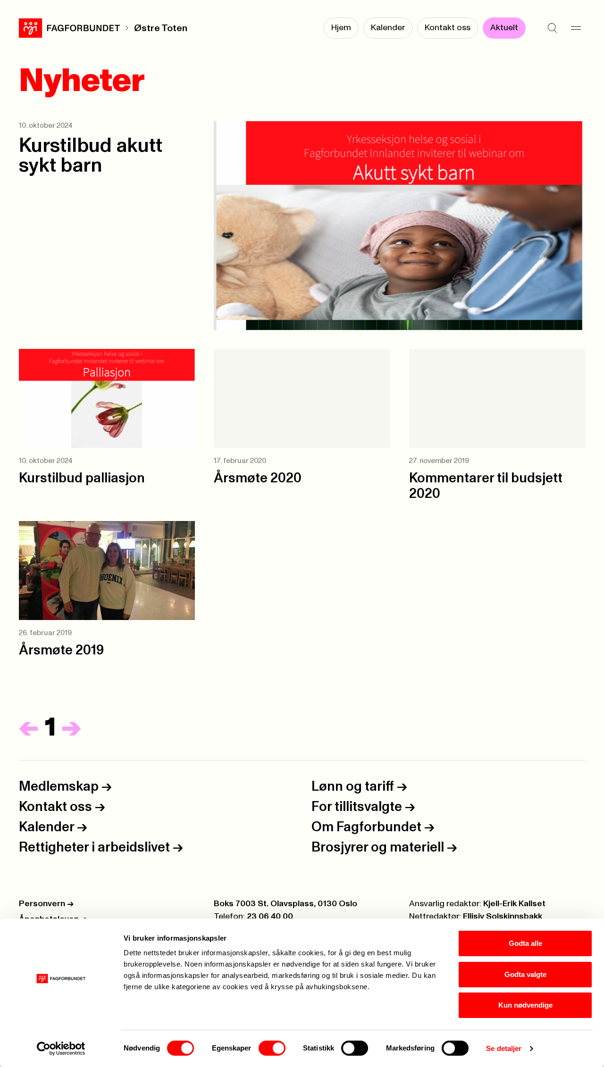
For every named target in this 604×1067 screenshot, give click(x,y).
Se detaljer (503, 1048)
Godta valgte (525, 974)
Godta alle (525, 943)
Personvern (46, 904)
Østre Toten (160, 28)
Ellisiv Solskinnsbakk (502, 916)
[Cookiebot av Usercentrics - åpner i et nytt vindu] (61, 1049)
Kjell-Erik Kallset (514, 904)
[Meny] (575, 28)
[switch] (272, 1048)
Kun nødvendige (525, 1005)
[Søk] (552, 28)
